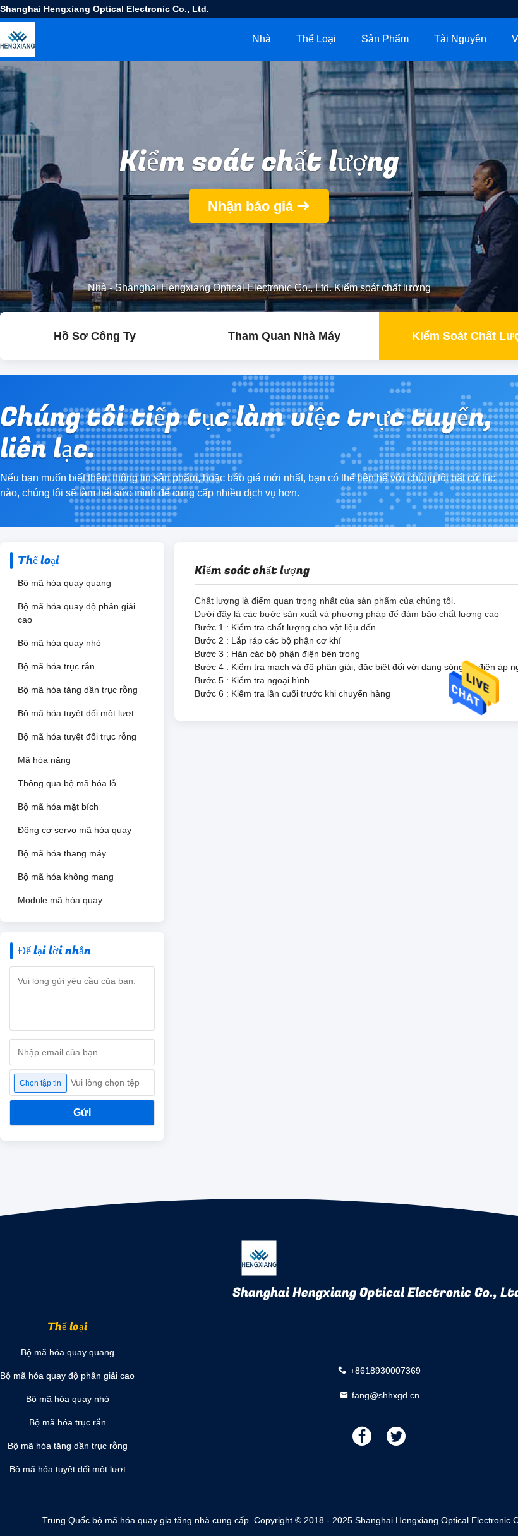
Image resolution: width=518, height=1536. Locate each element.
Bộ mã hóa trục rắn (56, 666)
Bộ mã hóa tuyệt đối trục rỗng (77, 736)
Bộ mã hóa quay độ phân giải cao (76, 613)
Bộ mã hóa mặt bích (58, 806)
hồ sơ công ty (95, 336)
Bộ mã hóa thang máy (62, 853)
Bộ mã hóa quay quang (64, 583)
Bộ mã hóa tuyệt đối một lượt (76, 713)
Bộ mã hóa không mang (66, 877)
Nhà (261, 38)
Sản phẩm (385, 38)
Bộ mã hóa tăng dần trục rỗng (78, 690)
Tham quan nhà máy (284, 336)
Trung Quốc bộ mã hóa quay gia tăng (117, 1520)
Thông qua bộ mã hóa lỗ (67, 783)
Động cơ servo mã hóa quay (74, 830)
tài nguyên (460, 38)
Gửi (82, 1112)
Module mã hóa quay (60, 900)
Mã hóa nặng (44, 760)
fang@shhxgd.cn (385, 1394)
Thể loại (316, 38)
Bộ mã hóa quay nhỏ (59, 643)
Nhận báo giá (250, 206)
